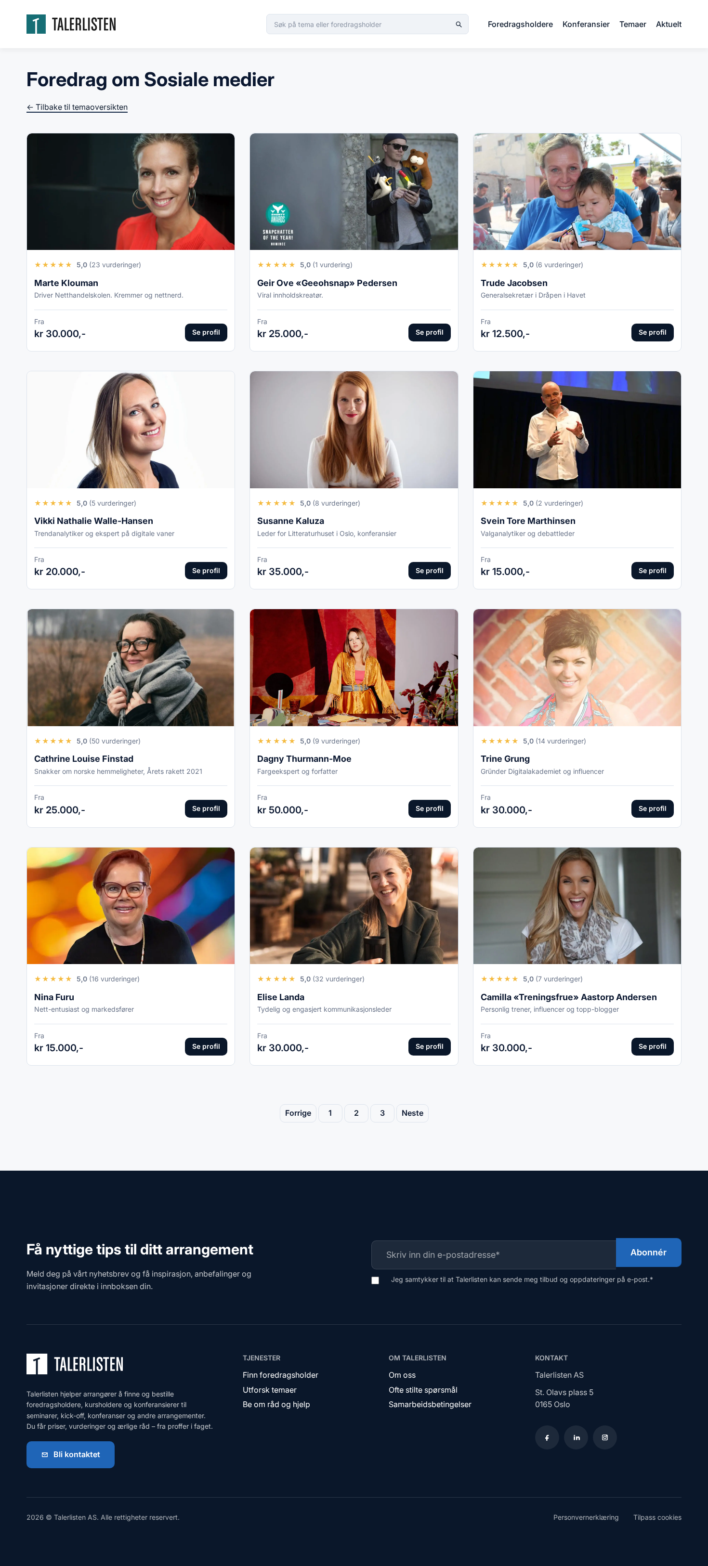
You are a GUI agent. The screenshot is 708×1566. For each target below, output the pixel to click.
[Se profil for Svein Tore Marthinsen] (577, 429)
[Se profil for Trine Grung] (577, 667)
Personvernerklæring (586, 1517)
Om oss (402, 1375)
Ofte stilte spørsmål (423, 1390)
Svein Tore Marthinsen (528, 521)
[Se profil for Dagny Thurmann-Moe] (354, 667)
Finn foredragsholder (280, 1375)
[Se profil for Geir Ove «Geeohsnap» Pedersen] (354, 191)
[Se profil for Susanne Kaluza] (354, 429)
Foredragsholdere (520, 24)
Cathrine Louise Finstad (83, 759)
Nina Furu (54, 997)
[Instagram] (605, 1437)
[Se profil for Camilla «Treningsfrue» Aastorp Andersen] (577, 906)
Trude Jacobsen (514, 283)
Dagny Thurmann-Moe (304, 759)
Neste (412, 1113)
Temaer (632, 24)
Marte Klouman (66, 283)
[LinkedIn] (576, 1437)
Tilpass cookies (657, 1517)
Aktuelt (669, 24)
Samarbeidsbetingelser (430, 1404)
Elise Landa (280, 997)
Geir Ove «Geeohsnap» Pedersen (327, 283)
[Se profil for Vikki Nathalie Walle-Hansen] (131, 429)
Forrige (298, 1113)
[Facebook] (547, 1437)
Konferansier (586, 24)
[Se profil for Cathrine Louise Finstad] (131, 667)
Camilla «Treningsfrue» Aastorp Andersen (569, 997)
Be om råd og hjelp (276, 1404)
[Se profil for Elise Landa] (354, 906)
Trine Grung (505, 759)
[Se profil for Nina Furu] (131, 906)
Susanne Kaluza (290, 521)
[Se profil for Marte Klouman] (131, 191)
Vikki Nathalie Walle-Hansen (93, 521)
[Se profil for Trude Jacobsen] (577, 191)
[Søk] (458, 24)
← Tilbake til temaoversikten (77, 107)
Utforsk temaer (270, 1390)
